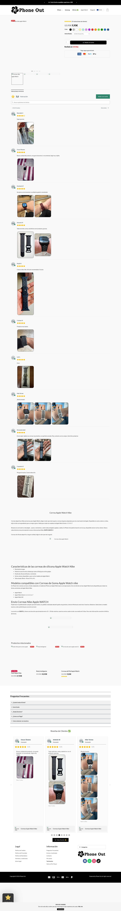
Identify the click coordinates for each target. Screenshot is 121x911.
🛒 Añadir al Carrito (88, 42)
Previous (11, 784)
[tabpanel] (35, 45)
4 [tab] (39, 72)
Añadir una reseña (103, 96)
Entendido (61, 909)
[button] (60, 703)
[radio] (70, 29)
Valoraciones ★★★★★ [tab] (17, 91)
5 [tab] (62, 835)
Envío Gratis (16, 707)
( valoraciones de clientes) (79, 21)
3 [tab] (37, 72)
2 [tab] (34, 72)
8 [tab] (69, 835)
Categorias (84, 847)
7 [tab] (66, 835)
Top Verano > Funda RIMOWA (61, 2)
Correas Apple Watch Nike (29, 828)
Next (110, 784)
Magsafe (92, 10)
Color (66, 29)
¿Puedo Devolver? (17, 711)
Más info (80, 906)
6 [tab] (64, 835)
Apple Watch (84, 10)
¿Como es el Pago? (18, 716)
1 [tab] (32, 72)
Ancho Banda (68, 33)
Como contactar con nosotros (21, 721)
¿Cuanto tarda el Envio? (19, 702)
